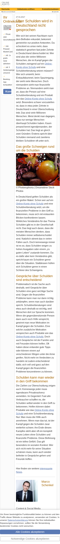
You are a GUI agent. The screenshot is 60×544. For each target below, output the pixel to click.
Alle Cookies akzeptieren (30, 531)
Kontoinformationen (50, 9)
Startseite (5, 9)
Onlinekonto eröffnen (26, 9)
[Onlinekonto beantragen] (7, 32)
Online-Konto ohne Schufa (38, 99)
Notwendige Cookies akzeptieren (30, 538)
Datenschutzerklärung (18, 520)
